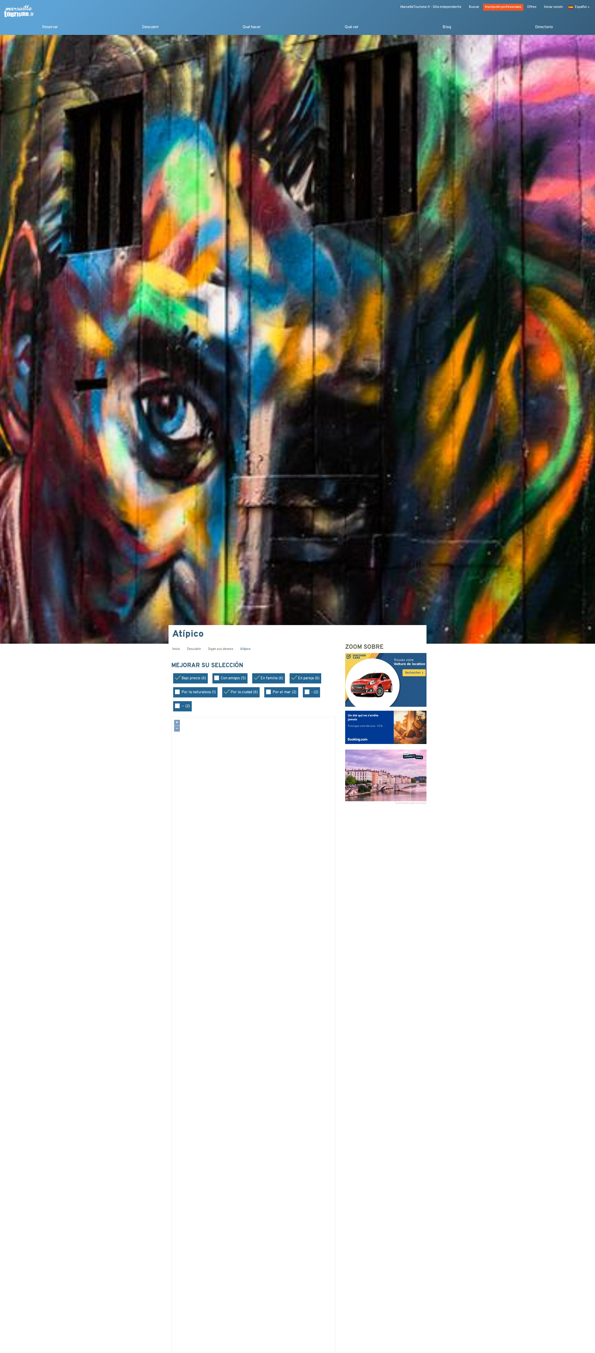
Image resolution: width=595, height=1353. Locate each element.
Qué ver (351, 27)
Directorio (544, 27)
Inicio (176, 649)
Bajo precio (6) (194, 678)
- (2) (314, 692)
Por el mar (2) (284, 692)
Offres (531, 7)
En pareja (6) (308, 678)
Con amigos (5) (233, 678)
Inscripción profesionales (503, 7)
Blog (447, 27)
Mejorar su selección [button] (208, 666)
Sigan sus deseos (220, 649)
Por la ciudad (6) (244, 692)
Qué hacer (252, 27)
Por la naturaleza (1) (199, 692)
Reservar (50, 27)
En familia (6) (272, 678)
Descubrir (150, 27)
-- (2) (186, 706)
